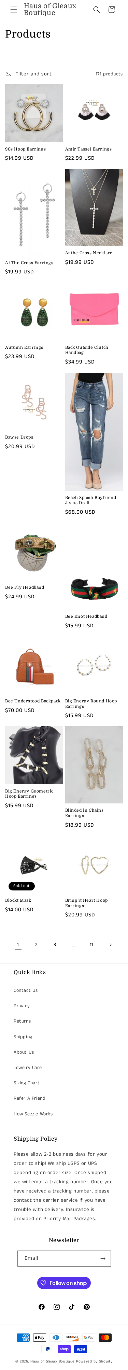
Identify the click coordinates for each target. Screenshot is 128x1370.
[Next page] (110, 944)
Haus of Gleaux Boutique (52, 1361)
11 (92, 944)
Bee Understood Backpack (33, 701)
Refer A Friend (29, 1098)
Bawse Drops (19, 437)
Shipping (23, 1036)
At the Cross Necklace (89, 253)
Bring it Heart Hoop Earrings (86, 903)
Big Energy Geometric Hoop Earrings (29, 794)
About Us (24, 1052)
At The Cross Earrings (29, 262)
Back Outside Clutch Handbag (87, 350)
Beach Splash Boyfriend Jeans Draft (90, 500)
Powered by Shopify (94, 1361)
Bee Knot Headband (86, 616)
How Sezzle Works (33, 1114)
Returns (22, 1021)
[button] (13, 9)
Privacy (22, 1005)
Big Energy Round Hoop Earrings (91, 704)
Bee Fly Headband (24, 587)
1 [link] (18, 944)
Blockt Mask (18, 900)
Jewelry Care (28, 1067)
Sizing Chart (27, 1083)
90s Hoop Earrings (25, 149)
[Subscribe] (103, 1259)
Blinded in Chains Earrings (84, 813)
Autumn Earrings (24, 347)
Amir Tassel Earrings (88, 149)
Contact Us (26, 990)
